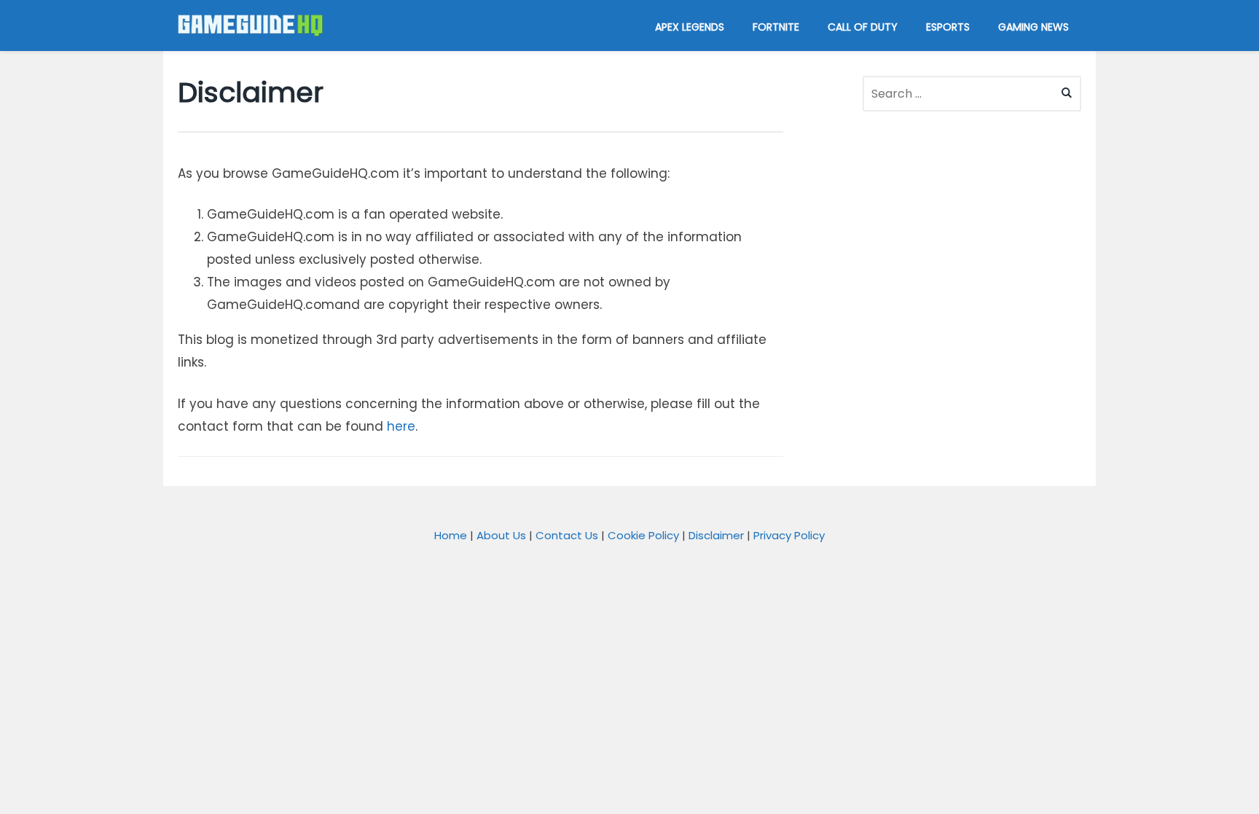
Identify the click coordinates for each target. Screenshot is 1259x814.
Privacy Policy (789, 535)
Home (450, 535)
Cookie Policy (643, 535)
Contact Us (567, 535)
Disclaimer (716, 535)
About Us (501, 535)
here (401, 426)
